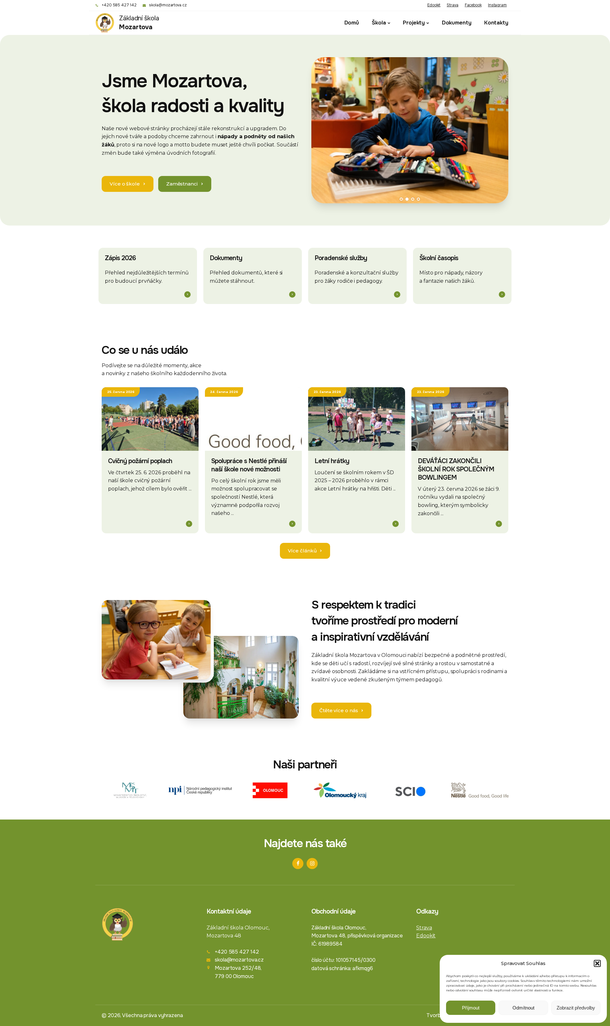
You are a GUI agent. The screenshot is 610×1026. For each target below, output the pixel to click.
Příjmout (470, 1007)
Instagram (497, 5)
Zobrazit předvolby (576, 1007)
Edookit (433, 5)
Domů (351, 22)
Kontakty (496, 22)
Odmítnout (523, 1007)
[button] (597, 963)
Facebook (473, 5)
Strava (452, 5)
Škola (379, 22)
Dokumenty (456, 22)
